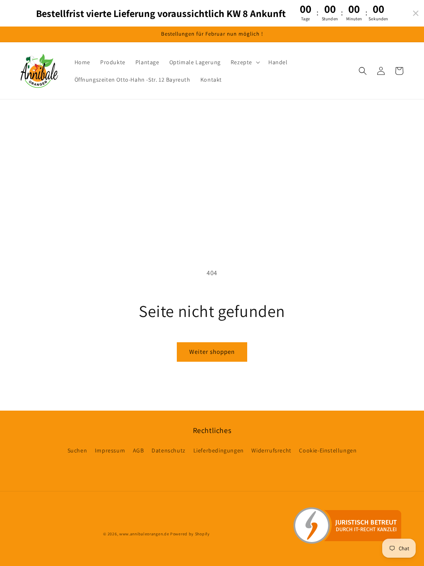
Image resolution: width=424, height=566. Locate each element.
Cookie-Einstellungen (328, 450)
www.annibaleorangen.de (144, 534)
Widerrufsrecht (271, 450)
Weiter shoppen (212, 352)
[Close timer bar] (415, 13)
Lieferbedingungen (218, 450)
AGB (138, 450)
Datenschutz (169, 450)
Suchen (77, 450)
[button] (244, 62)
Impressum (110, 450)
